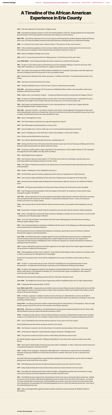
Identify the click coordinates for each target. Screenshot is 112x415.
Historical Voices (86, 2)
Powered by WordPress (40, 411)
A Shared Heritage (9, 2)
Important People (75, 2)
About (107, 2)
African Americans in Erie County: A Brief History (55, 2)
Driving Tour (38, 2)
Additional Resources (97, 2)
